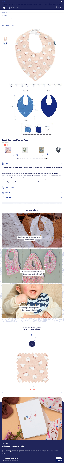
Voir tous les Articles (11, 458)
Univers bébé (4, 15)
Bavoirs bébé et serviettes (7, 18)
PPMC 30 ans (60, 4)
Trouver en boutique (47, 156)
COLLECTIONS (37, 4)
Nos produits (4, 12)
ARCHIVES (44, 4)
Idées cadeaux (51, 4)
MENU (4, 8)
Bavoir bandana (5, 22)
